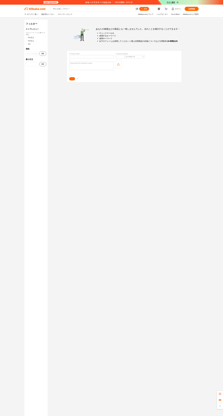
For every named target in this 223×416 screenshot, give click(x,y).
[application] (118, 64)
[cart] (166, 9)
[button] (137, 8)
